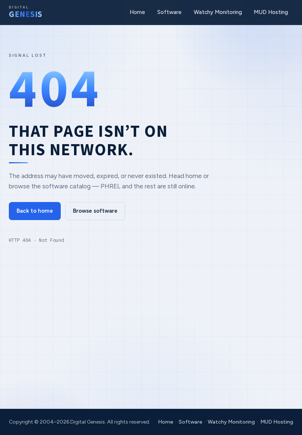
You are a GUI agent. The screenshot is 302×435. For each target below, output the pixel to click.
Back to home (35, 211)
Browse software (95, 211)
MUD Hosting (271, 12)
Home (137, 12)
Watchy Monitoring (218, 12)
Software (169, 12)
